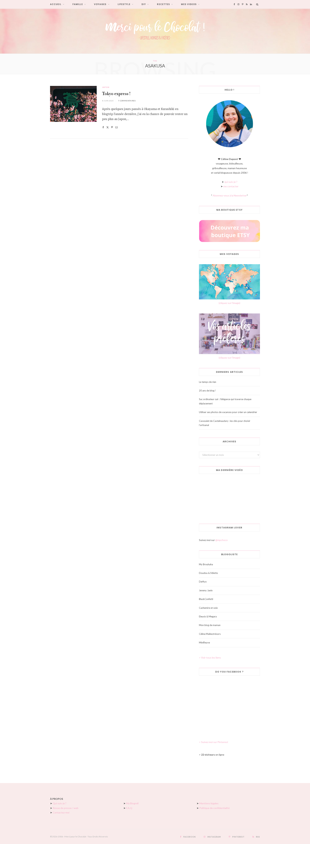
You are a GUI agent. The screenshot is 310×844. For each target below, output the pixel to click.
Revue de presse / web (65, 807)
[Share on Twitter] (107, 127)
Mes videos (189, 4)
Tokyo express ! (116, 94)
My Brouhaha (206, 564)
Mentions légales (209, 803)
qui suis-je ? (230, 181)
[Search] (257, 4)
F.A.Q (129, 807)
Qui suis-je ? (59, 803)
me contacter (230, 186)
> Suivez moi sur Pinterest (213, 742)
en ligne (212, 754)
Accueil (55, 4)
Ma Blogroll (132, 803)
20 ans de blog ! (207, 390)
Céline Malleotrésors (210, 633)
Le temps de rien (207, 381)
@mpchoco (221, 540)
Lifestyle (124, 4)
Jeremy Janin (206, 590)
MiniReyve (204, 642)
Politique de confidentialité (214, 807)
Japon (105, 87)
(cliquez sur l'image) (229, 302)
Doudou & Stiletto (208, 573)
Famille (77, 4)
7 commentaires (127, 101)
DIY (144, 4)
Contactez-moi (61, 812)
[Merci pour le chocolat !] (155, 31)
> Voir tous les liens (210, 657)
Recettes (163, 4)
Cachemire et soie (208, 607)
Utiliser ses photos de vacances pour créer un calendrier (228, 412)
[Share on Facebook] (103, 127)
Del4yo (203, 581)
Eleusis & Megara (208, 616)
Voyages (100, 4)
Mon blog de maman (209, 625)
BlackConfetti (206, 599)
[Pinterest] (112, 127)
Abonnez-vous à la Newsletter (230, 195)
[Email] (116, 127)
